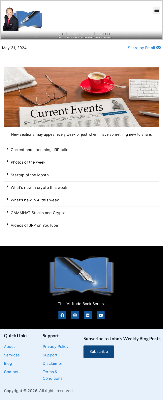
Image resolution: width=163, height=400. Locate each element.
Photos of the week (28, 162)
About (9, 346)
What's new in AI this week (35, 200)
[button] (156, 10)
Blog (8, 363)
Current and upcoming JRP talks (40, 149)
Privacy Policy (56, 346)
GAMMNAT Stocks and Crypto (38, 213)
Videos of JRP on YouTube (34, 225)
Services (12, 355)
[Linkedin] (88, 315)
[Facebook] (62, 315)
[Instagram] (75, 315)
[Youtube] (101, 315)
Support (50, 355)
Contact (11, 372)
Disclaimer (52, 363)
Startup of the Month (30, 175)
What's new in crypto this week (39, 187)
